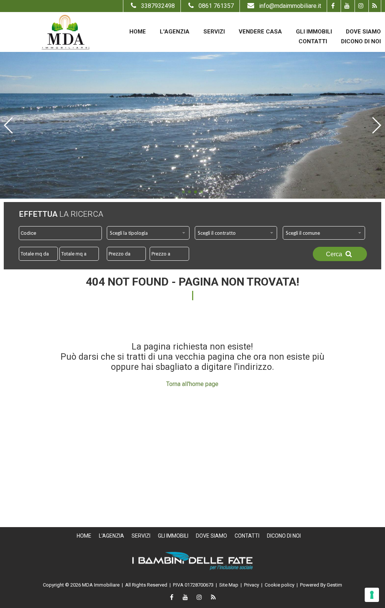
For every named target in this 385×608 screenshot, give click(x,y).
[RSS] (374, 6)
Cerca (335, 254)
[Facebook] (333, 6)
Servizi (214, 31)
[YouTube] (347, 6)
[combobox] (148, 233)
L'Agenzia (174, 31)
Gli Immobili (314, 31)
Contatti (313, 41)
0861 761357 (216, 5)
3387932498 (158, 5)
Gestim (334, 585)
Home (137, 31)
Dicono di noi (361, 41)
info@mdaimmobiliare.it (290, 5)
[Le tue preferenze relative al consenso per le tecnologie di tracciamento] (372, 595)
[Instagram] (361, 6)
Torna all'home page (192, 384)
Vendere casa (260, 31)
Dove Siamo (363, 31)
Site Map (228, 585)
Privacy (251, 585)
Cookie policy (279, 585)
